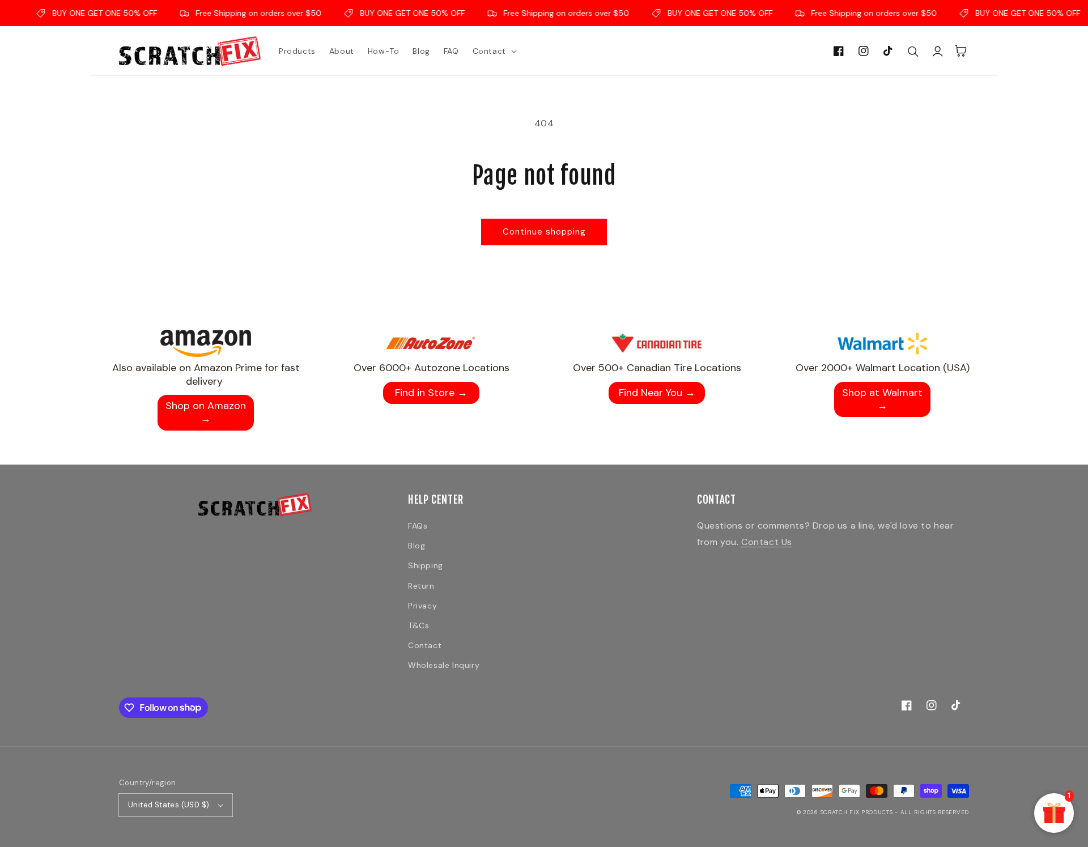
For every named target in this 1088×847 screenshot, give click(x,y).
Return (421, 586)
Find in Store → (431, 392)
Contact (424, 645)
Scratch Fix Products (857, 812)
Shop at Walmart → (882, 399)
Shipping (425, 565)
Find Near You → (657, 392)
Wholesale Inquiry (443, 665)
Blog (416, 545)
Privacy (422, 606)
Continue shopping (544, 231)
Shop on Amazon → (205, 412)
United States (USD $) (168, 805)
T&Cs (418, 625)
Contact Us (766, 542)
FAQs (417, 526)
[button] (493, 51)
